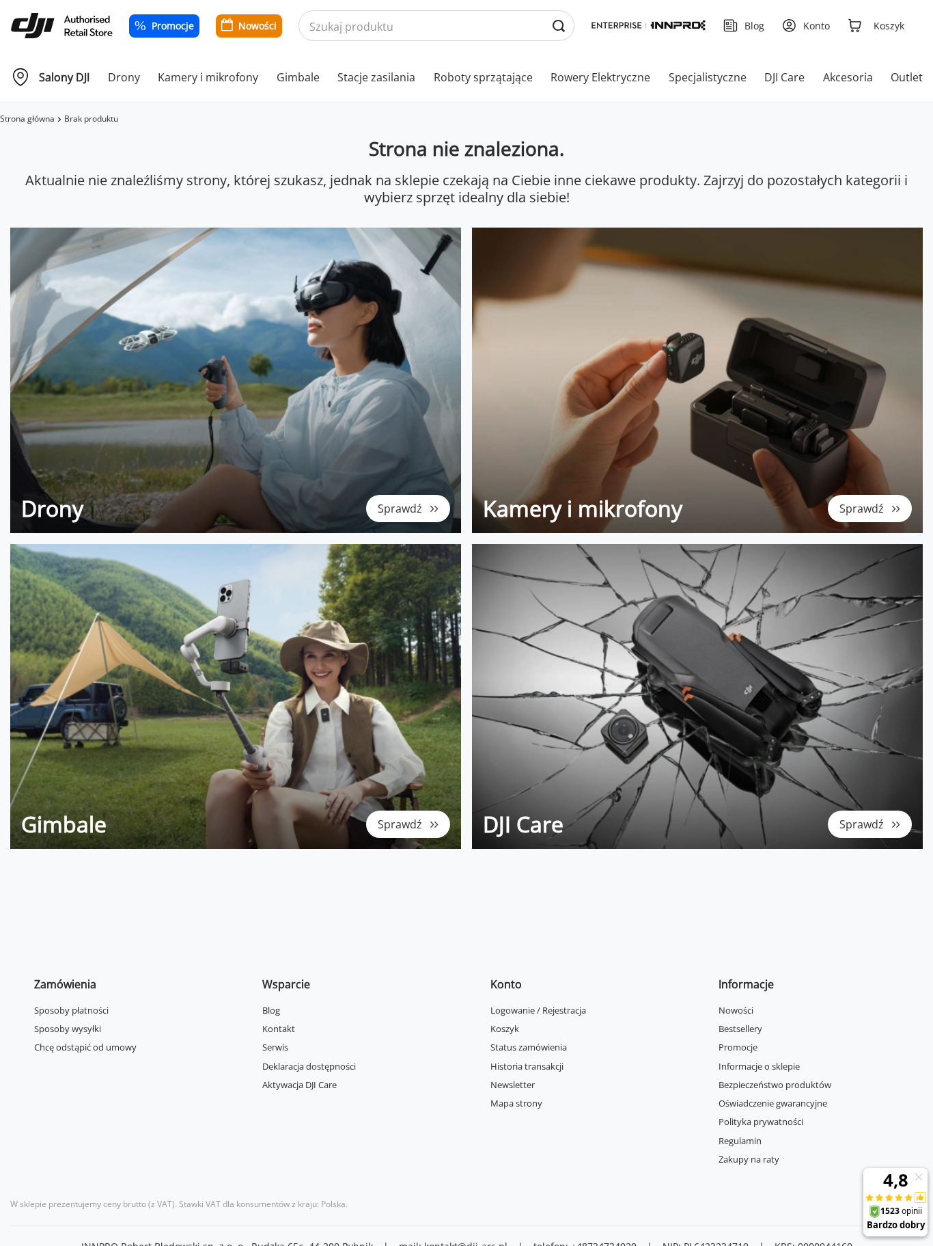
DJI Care (784, 77)
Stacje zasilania (376, 77)
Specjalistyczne (708, 77)
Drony (124, 77)
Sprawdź (400, 508)
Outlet (907, 77)
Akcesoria (848, 77)
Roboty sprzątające (483, 77)
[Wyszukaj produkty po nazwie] (558, 26)
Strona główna (27, 118)
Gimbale (298, 77)
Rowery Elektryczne (600, 77)
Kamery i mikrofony (208, 77)
